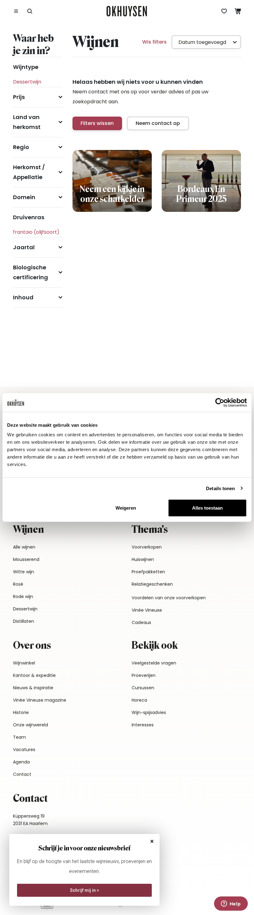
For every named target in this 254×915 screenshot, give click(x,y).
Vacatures (24, 749)
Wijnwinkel (24, 663)
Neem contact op (158, 123)
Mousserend (26, 559)
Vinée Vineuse (147, 610)
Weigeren (126, 508)
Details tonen (220, 488)
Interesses (143, 725)
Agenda (21, 762)
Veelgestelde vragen (154, 663)
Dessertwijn (25, 609)
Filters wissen (97, 123)
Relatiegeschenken (152, 584)
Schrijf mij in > (84, 890)
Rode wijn (23, 596)
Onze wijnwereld (30, 725)
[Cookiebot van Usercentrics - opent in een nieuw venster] (220, 402)
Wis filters (154, 41)
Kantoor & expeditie (34, 675)
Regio (21, 147)
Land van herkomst (27, 122)
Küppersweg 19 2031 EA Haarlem (30, 820)
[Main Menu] (16, 11)
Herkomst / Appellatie (29, 172)
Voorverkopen (147, 547)
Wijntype (25, 67)
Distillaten (23, 621)
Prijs (19, 97)
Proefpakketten (148, 572)
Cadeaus (141, 622)
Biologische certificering (30, 272)
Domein (24, 197)
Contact (22, 774)
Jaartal (24, 247)
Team (19, 737)
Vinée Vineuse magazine (39, 700)
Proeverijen (143, 675)
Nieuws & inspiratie (33, 688)
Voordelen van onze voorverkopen (169, 598)
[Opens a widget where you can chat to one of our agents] (231, 904)
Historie (21, 712)
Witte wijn (23, 572)
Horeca (139, 700)
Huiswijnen (143, 559)
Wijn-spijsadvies (149, 712)
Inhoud (23, 297)
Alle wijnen (24, 547)
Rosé (18, 584)
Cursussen (143, 688)
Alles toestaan (207, 508)
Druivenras (28, 217)
